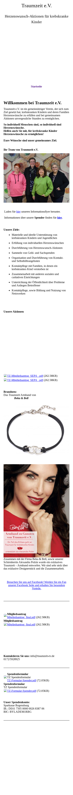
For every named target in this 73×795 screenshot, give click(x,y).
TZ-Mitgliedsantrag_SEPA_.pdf (25, 375)
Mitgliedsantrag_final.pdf (21, 617)
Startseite (36, 86)
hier (18, 211)
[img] (36, 47)
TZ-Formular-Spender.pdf (21, 680)
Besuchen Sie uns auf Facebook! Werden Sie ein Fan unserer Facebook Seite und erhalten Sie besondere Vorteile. (36, 585)
